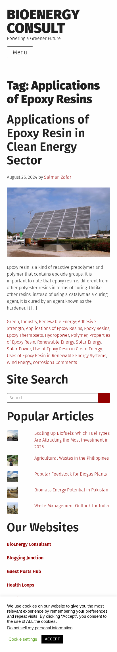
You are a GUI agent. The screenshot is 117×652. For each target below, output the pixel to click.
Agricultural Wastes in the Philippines (71, 458)
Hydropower (57, 335)
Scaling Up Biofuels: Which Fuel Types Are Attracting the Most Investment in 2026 (72, 440)
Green (13, 321)
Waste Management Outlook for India (71, 505)
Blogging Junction (25, 558)
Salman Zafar (57, 177)
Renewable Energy (57, 321)
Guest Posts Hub (24, 571)
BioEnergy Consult (43, 21)
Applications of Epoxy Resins (54, 328)
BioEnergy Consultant (29, 544)
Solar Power (19, 348)
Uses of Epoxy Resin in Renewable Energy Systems (56, 355)
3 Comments (64, 362)
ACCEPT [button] (52, 639)
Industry (29, 321)
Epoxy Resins (96, 328)
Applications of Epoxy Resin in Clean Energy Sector (48, 139)
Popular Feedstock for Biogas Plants (70, 474)
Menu (20, 52)
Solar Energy (88, 342)
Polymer (79, 335)
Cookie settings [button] (23, 639)
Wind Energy (19, 362)
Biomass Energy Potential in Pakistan (71, 490)
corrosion (42, 362)
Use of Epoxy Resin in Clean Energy (67, 348)
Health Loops (20, 585)
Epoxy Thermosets (25, 335)
